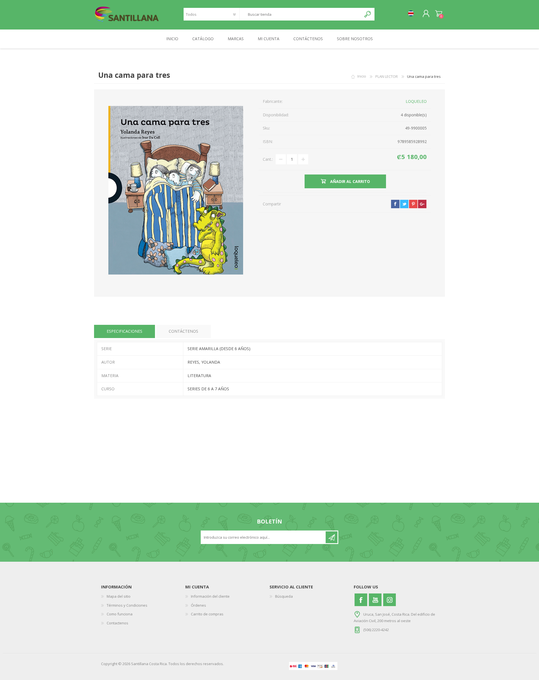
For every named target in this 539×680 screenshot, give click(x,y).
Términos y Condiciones (127, 605)
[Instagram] (389, 599)
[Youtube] (375, 599)
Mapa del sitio (119, 596)
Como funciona (120, 613)
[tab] (124, 331)
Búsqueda (284, 596)
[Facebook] (361, 599)
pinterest (413, 204)
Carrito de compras (438, 14)
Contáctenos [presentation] (183, 331)
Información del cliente (210, 596)
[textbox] (300, 14)
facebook (395, 204)
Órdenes (198, 605)
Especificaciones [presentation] (124, 331)
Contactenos (117, 622)
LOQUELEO (416, 101)
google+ (422, 204)
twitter (404, 204)
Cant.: (268, 159)
